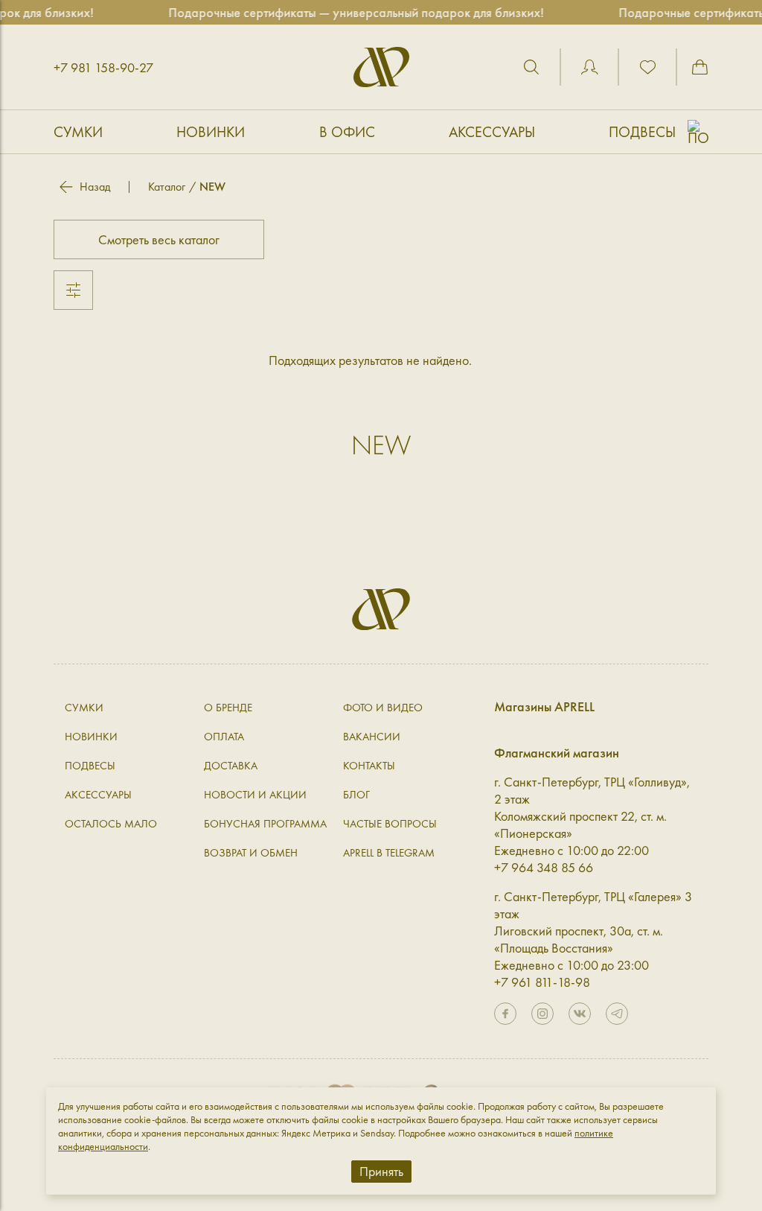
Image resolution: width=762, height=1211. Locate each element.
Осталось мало (111, 823)
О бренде (228, 707)
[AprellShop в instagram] (542, 1013)
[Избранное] (647, 67)
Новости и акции (255, 794)
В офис (347, 132)
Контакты (369, 765)
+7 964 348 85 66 (543, 867)
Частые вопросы (390, 823)
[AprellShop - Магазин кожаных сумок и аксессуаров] (381, 67)
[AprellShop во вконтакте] (580, 1013)
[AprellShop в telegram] (617, 1013)
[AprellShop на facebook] (505, 1013)
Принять (381, 1171)
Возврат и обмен (251, 852)
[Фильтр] (73, 290)
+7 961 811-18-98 (542, 982)
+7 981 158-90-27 (103, 67)
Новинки (210, 132)
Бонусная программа (265, 823)
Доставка (230, 765)
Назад (95, 187)
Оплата (224, 736)
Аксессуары (492, 132)
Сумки (78, 132)
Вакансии (371, 736)
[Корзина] (699, 67)
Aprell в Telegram (389, 852)
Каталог (166, 186)
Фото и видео (383, 707)
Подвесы (642, 132)
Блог (356, 794)
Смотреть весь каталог (159, 239)
